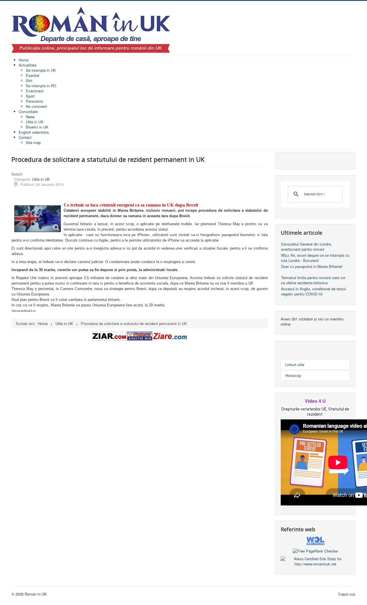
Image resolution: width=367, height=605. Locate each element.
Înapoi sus (347, 594)
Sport (30, 96)
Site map (33, 142)
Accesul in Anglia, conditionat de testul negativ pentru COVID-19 (313, 291)
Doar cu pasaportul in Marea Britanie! (312, 266)
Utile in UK (35, 121)
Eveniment (35, 91)
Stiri (29, 80)
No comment (36, 106)
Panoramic (35, 101)
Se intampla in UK (41, 70)
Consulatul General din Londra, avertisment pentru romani (306, 246)
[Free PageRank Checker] (315, 550)
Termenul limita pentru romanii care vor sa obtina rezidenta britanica (313, 280)
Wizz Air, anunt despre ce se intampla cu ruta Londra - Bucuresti (315, 257)
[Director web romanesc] (315, 540)
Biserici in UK (37, 127)
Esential (32, 75)
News (30, 116)
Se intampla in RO (41, 85)
